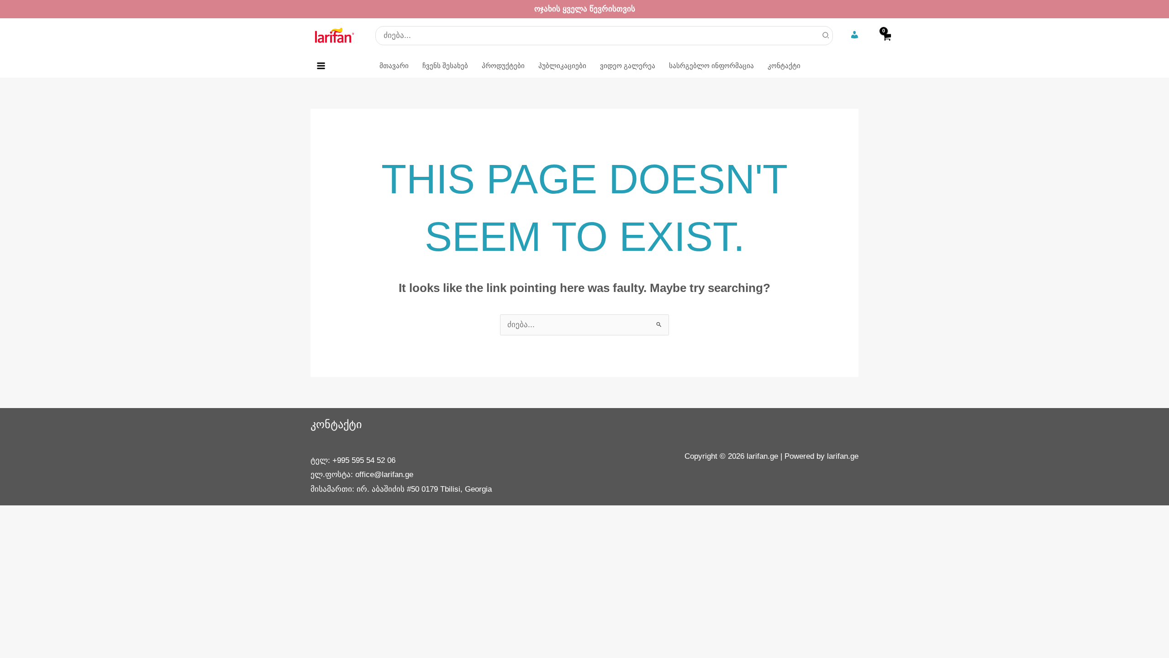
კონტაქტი (336, 424)
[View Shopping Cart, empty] (886, 42)
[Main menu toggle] (321, 65)
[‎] (855, 35)
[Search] (826, 36)
